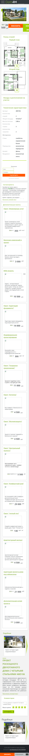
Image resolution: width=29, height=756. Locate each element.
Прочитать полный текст (9, 199)
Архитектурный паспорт (13, 540)
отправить (7, 712)
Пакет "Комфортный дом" (14, 484)
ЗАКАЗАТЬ (15, 26)
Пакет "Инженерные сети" (14, 209)
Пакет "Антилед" (10, 395)
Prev (4, 14)
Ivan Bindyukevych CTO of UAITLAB (18, 749)
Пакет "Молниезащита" (13, 421)
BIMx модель (9, 271)
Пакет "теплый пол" (11, 513)
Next (25, 14)
